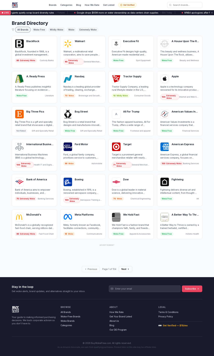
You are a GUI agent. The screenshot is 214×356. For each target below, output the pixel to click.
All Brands (22, 29)
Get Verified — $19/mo (175, 325)
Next (123, 269)
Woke (71, 29)
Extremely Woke (88, 29)
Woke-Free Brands (70, 316)
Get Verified (128, 5)
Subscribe (190, 288)
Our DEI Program (118, 329)
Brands (53, 5)
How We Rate (92, 5)
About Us (114, 321)
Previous (92, 269)
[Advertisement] (107, 254)
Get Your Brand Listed (121, 316)
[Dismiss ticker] (212, 13)
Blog (78, 5)
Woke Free (39, 29)
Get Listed (108, 5)
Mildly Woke (56, 29)
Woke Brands (68, 321)
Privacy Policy (165, 316)
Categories (66, 5)
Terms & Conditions (168, 312)
